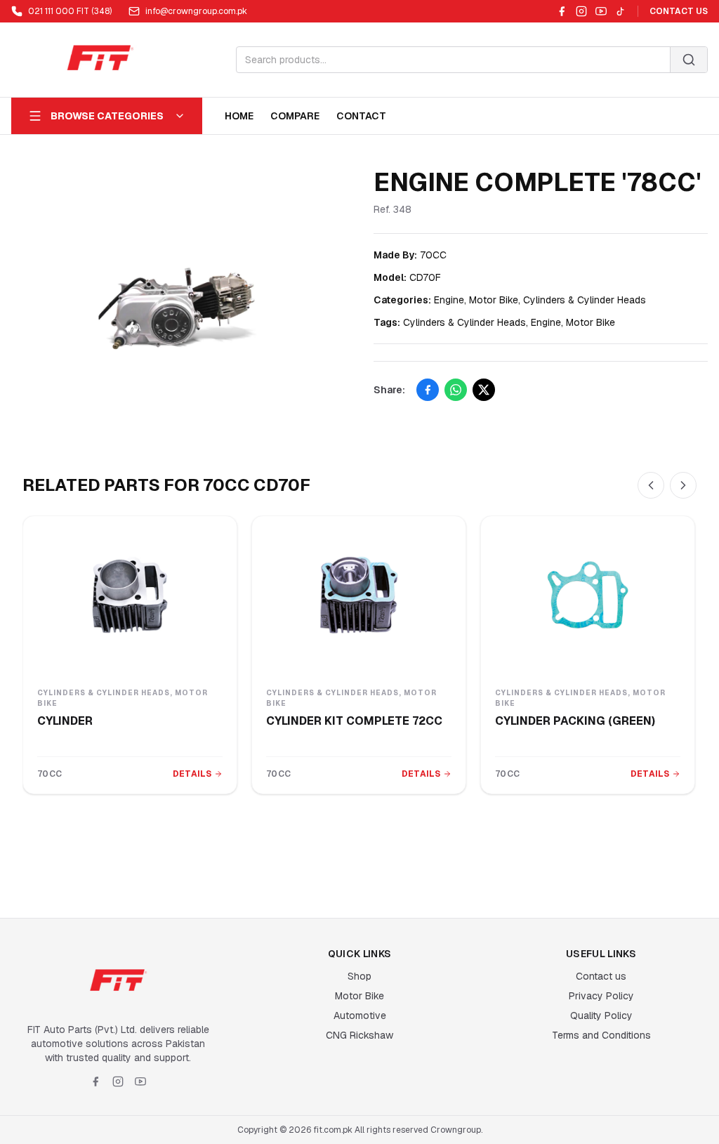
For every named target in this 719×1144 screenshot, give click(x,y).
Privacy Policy (601, 996)
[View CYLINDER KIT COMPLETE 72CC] (359, 594)
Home (239, 116)
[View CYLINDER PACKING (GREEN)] (587, 594)
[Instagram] (581, 11)
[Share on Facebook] (427, 390)
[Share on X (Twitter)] (484, 390)
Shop (359, 976)
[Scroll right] (683, 485)
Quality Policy (601, 1015)
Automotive (360, 1015)
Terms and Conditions (601, 1035)
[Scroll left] (651, 485)
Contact (361, 116)
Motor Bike (359, 996)
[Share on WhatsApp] (455, 390)
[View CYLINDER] (130, 594)
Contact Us (678, 11)
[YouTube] (601, 11)
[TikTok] (620, 11)
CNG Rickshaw (359, 1035)
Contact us (601, 976)
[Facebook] (561, 11)
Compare (294, 116)
